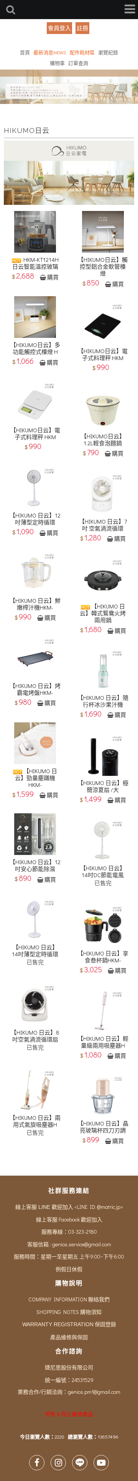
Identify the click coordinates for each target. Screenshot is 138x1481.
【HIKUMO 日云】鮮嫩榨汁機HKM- (35, 604)
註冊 (82, 28)
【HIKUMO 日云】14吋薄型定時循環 (35, 950)
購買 (53, 277)
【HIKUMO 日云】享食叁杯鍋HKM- (102, 957)
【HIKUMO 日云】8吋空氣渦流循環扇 (35, 1036)
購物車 (57, 63)
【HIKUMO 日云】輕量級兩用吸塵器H (102, 1042)
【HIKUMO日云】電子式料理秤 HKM (103, 354)
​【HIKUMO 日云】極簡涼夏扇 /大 (102, 786)
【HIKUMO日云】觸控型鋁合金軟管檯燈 (103, 266)
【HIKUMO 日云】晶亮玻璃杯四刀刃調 (102, 1127)
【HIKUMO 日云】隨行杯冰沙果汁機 (102, 701)
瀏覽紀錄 (108, 52)
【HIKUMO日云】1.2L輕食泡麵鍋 (103, 439)
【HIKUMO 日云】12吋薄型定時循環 (35, 519)
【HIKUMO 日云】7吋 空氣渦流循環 (103, 525)
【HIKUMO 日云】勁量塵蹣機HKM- (36, 777)
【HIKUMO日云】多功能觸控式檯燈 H (35, 348)
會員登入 (59, 28)
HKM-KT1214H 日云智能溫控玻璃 (35, 263)
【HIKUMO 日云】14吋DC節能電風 (102, 871)
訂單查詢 (78, 63)
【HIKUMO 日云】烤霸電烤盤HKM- (35, 689)
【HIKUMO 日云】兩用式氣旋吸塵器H (35, 1121)
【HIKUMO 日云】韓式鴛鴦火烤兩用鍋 (103, 613)
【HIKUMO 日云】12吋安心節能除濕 (35, 865)
